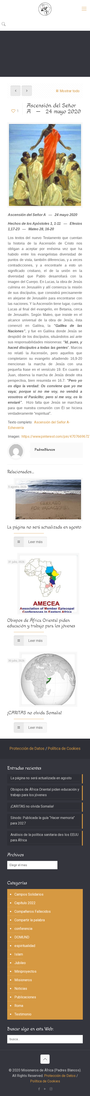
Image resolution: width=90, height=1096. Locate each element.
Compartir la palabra (29, 920)
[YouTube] (45, 1089)
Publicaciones (25, 997)
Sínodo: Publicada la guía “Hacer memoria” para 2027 (42, 820)
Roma (18, 1006)
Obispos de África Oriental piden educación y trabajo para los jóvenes (41, 623)
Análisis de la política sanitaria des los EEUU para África (44, 837)
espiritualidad (24, 946)
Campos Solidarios (28, 894)
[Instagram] (51, 1089)
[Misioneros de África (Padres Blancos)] (45, 8)
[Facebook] (39, 1089)
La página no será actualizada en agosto (44, 527)
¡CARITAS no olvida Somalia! (34, 713)
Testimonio (22, 1014)
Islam (18, 954)
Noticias (20, 988)
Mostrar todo (70, 91)
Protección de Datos (27, 748)
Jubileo (20, 963)
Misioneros (23, 980)
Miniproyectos (25, 971)
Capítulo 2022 (25, 903)
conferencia (23, 929)
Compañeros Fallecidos (32, 911)
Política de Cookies (64, 748)
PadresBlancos (45, 450)
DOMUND (21, 937)
